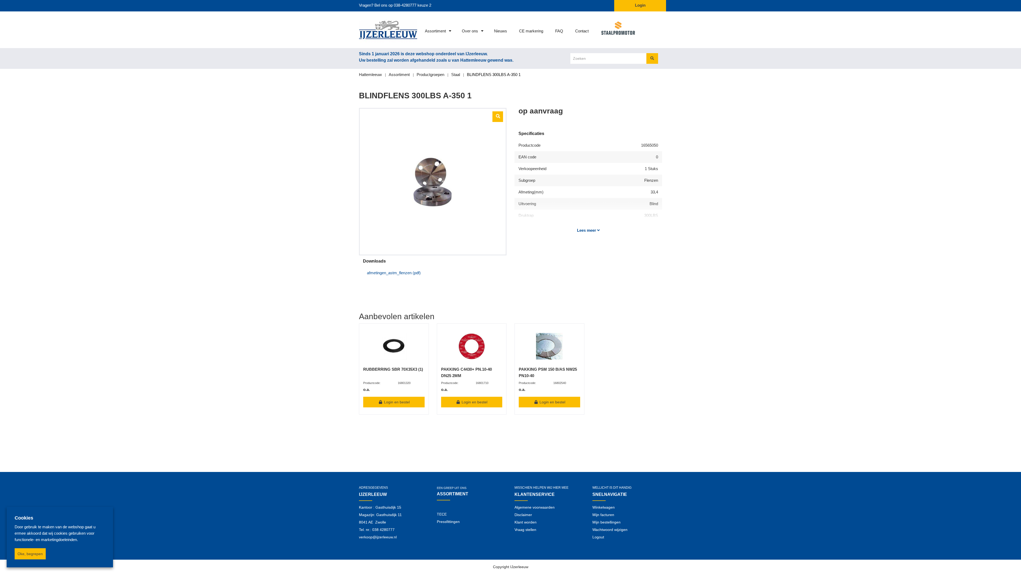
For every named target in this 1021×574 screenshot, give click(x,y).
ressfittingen (449, 522)
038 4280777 (383, 529)
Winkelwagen (603, 507)
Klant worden (525, 522)
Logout (598, 537)
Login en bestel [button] (396, 402)
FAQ (559, 31)
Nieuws (500, 31)
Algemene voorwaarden (534, 507)
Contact (582, 31)
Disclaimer (523, 515)
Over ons (470, 31)
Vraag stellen (525, 529)
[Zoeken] (652, 58)
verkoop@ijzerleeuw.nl (378, 537)
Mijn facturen (603, 515)
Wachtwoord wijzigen (609, 529)
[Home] (381, 30)
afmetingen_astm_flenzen (394, 273)
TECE (442, 514)
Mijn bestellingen (606, 522)
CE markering (531, 31)
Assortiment (435, 31)
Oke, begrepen (30, 554)
